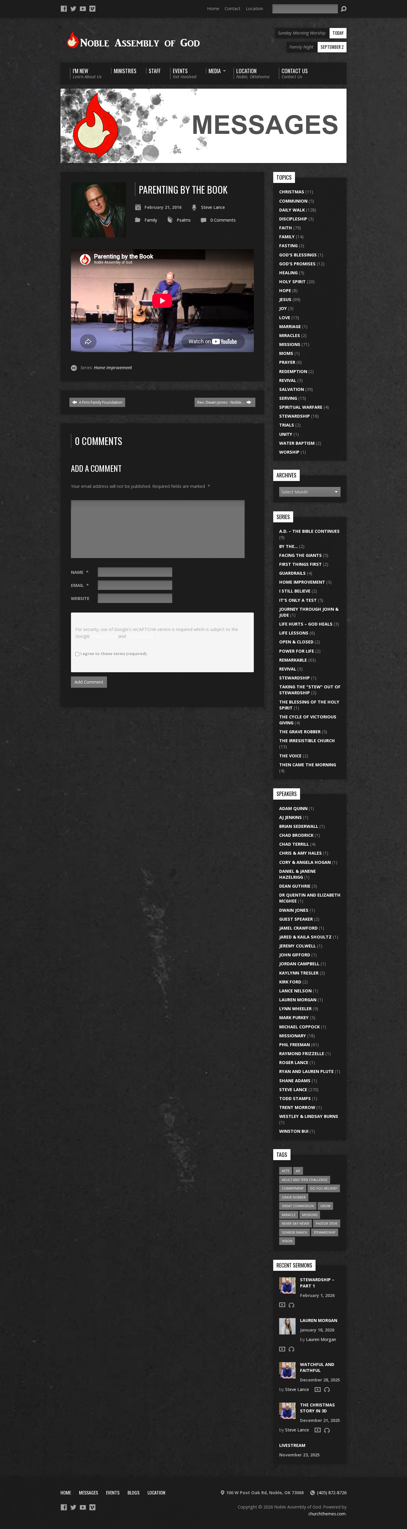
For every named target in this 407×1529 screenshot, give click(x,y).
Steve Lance (213, 207)
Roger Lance (293, 1062)
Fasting (288, 245)
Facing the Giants (300, 555)
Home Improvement (113, 367)
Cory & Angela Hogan (305, 862)
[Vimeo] (92, 9)
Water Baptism (297, 443)
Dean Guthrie (294, 886)
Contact (232, 8)
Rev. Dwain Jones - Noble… (221, 402)
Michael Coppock (299, 1027)
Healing (288, 272)
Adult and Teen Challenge (304, 1179)
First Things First (300, 564)
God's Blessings (298, 255)
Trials (286, 425)
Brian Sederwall (298, 826)
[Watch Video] (282, 1305)
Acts (285, 1170)
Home (213, 8)
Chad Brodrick (296, 835)
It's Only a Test (298, 600)
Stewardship (294, 416)
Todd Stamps (295, 1098)
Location (254, 8)
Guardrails (292, 573)
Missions (289, 344)
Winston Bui (293, 1131)
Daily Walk (292, 210)
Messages (88, 1492)
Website (80, 598)
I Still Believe (294, 591)
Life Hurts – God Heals (306, 624)
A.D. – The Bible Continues (309, 531)
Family (151, 220)
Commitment (293, 1188)
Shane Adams (294, 1080)
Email (80, 585)
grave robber (294, 1197)
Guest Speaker (296, 919)
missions (309, 1214)
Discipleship (293, 219)
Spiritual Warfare (300, 407)
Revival (287, 380)
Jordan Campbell (299, 963)
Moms (286, 353)
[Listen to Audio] (291, 1305)
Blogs (133, 1492)
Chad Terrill (294, 844)
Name (79, 572)
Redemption (293, 371)
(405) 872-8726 (332, 1492)
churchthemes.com (327, 1514)
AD (298, 1170)
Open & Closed (296, 642)
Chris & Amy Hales (300, 853)
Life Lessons (293, 633)
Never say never (295, 1223)
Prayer (287, 362)
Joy (283, 308)
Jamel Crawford (298, 928)
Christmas (291, 192)
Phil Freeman (294, 1044)
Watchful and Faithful (317, 1367)
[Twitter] (73, 9)
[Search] (344, 9)
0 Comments (223, 220)
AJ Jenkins (290, 817)
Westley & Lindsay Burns (308, 1116)
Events (112, 1492)
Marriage (290, 326)
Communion (293, 201)
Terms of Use (140, 636)
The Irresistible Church (307, 740)
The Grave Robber (300, 731)
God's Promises (297, 264)
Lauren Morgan (297, 999)
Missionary (292, 1035)
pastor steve (327, 1223)
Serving (288, 398)
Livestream (292, 1445)
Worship (289, 452)
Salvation (291, 389)
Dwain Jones (293, 910)
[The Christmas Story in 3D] (287, 1416)
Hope (285, 290)
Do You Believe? (323, 1188)
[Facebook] (64, 9)
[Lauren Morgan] (287, 1331)
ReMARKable (293, 660)
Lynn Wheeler (295, 1008)
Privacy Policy (104, 636)
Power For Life (296, 651)
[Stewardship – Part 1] (287, 1290)
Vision (287, 1241)
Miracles (289, 335)
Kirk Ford (290, 982)
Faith (285, 228)
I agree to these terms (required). (113, 653)
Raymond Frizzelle (301, 1053)
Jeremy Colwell (297, 946)
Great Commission (298, 1206)
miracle (289, 1214)
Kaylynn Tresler (299, 973)
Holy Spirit (292, 281)
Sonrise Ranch (294, 1232)
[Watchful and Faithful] (287, 1375)
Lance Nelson (295, 991)
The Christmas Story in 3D (317, 1408)
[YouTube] (83, 9)
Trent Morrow (297, 1107)
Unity (285, 434)
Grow (325, 1206)
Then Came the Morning (307, 764)
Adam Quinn (293, 808)
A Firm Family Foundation (100, 402)
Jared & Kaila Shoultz (305, 937)
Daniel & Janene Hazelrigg (297, 874)
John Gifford (294, 955)
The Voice (290, 756)
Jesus (285, 299)
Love (284, 317)
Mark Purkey (294, 1017)
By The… (288, 546)
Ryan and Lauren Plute (306, 1071)
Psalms (184, 220)
